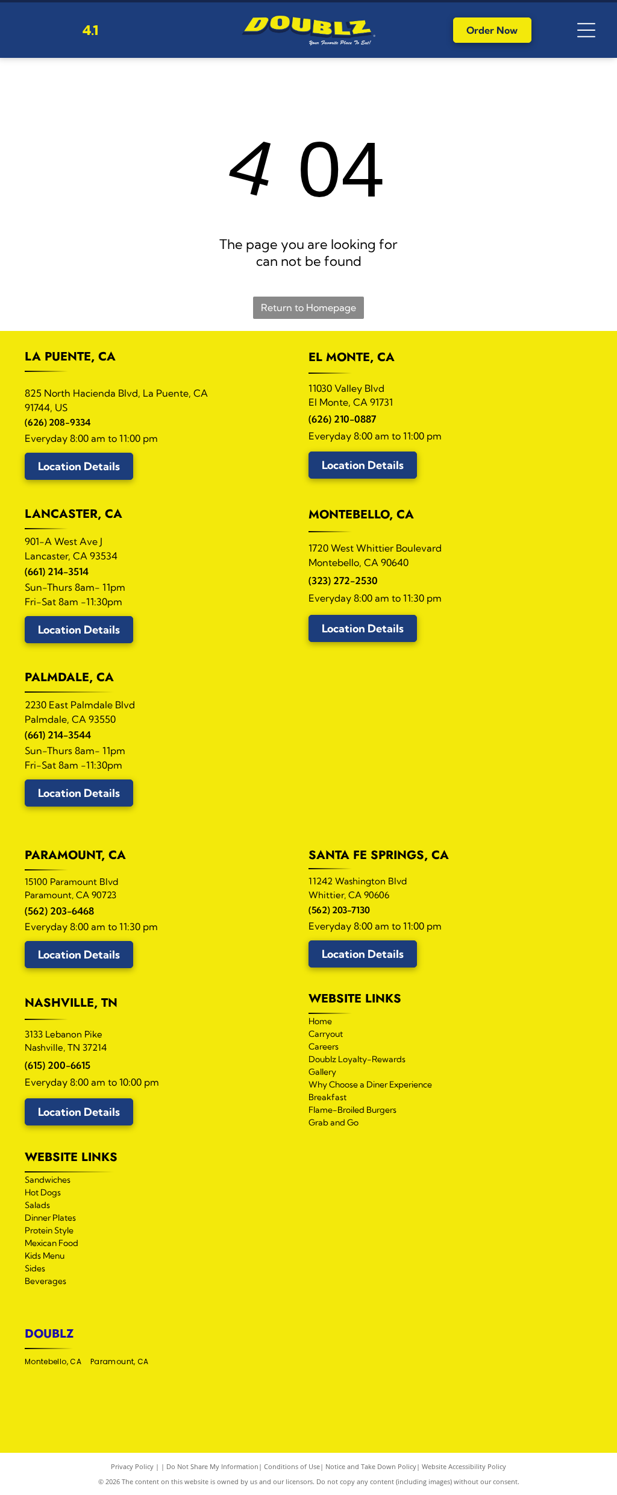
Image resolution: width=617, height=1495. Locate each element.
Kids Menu (44, 1255)
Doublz (49, 1333)
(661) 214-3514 (57, 571)
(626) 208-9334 (57, 422)
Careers (323, 1046)
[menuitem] (57, 1362)
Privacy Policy (132, 1466)
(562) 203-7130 (339, 910)
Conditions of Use (292, 1466)
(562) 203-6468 (59, 911)
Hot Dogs (43, 1192)
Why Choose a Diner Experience (370, 1084)
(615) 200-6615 (57, 1065)
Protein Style (49, 1230)
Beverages (45, 1281)
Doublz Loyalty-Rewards (357, 1059)
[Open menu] (586, 30)
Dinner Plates (50, 1217)
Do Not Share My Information (212, 1466)
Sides (35, 1268)
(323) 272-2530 (343, 580)
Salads (37, 1205)
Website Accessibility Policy (464, 1466)
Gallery (322, 1071)
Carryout (325, 1033)
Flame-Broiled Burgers (352, 1109)
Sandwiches (47, 1179)
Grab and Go (333, 1122)
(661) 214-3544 (58, 735)
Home (320, 1021)
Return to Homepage (308, 307)
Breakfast (327, 1097)
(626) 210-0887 (342, 419)
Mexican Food (51, 1243)
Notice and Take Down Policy (370, 1466)
